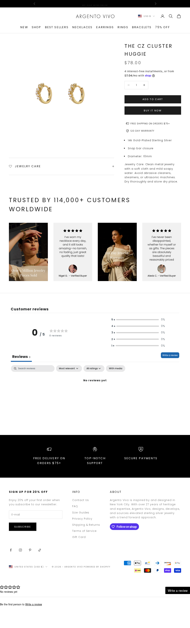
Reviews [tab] (21, 356)
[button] (138, 319)
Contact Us (80, 500)
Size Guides (80, 512)
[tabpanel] (95, 393)
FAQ (75, 506)
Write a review (170, 355)
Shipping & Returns (86, 525)
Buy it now (153, 110)
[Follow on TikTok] (40, 550)
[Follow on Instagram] (20, 550)
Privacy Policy (82, 519)
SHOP (36, 27)
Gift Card (79, 537)
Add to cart (152, 99)
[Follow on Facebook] (11, 550)
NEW (24, 27)
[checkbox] (115, 368)
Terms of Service (84, 531)
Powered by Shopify (97, 566)
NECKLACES (82, 27)
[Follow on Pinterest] (30, 550)
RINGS (122, 27)
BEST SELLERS (56, 27)
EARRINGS (105, 27)
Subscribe (22, 527)
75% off (162, 27)
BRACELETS (142, 27)
